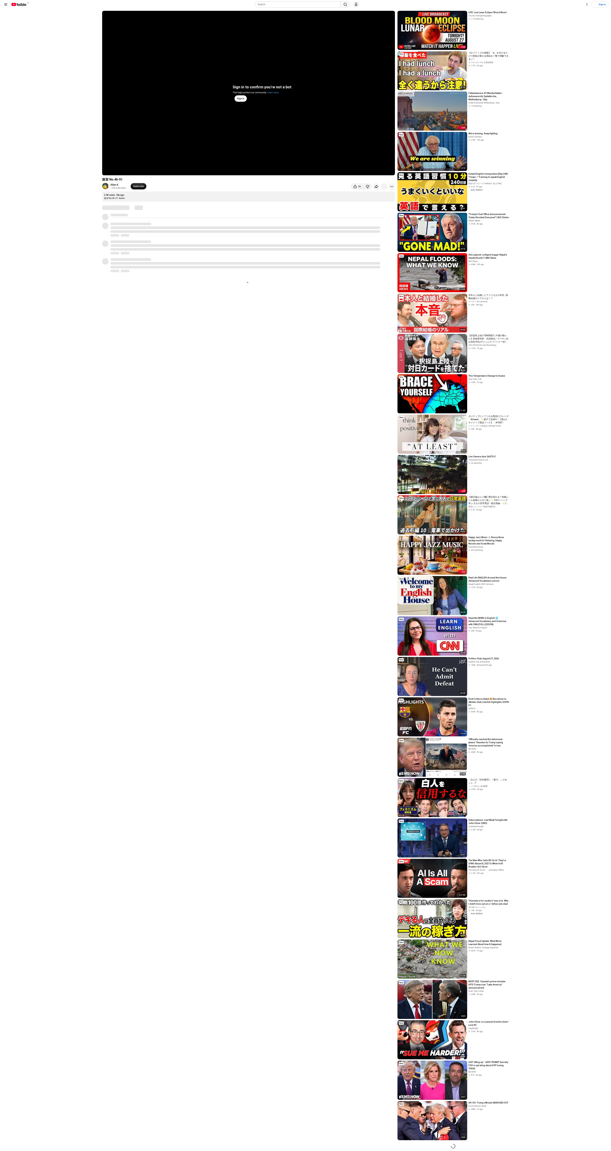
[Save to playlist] (384, 186)
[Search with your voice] (356, 4)
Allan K (114, 184)
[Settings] (587, 4)
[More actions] (392, 186)
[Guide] (6, 4)
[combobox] (299, 4)
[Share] (376, 186)
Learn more (273, 92)
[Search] (345, 4)
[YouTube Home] (18, 4)
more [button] (122, 198)
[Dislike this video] (367, 186)
